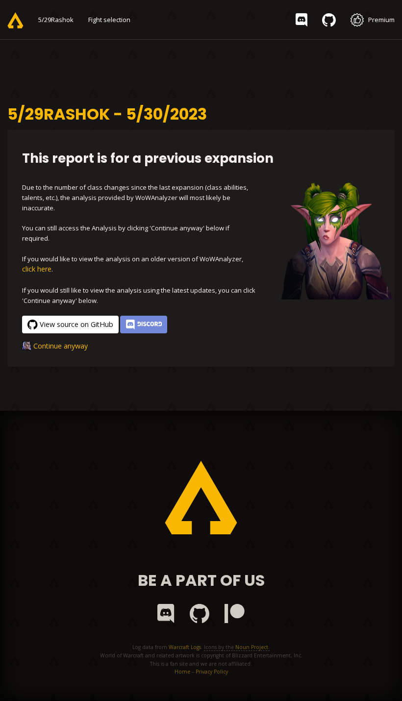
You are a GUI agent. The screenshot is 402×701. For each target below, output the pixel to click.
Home (182, 671)
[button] (143, 324)
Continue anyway (60, 345)
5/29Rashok (56, 19)
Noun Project (251, 647)
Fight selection (109, 19)
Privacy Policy (212, 671)
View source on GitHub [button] (76, 324)
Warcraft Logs (185, 647)
